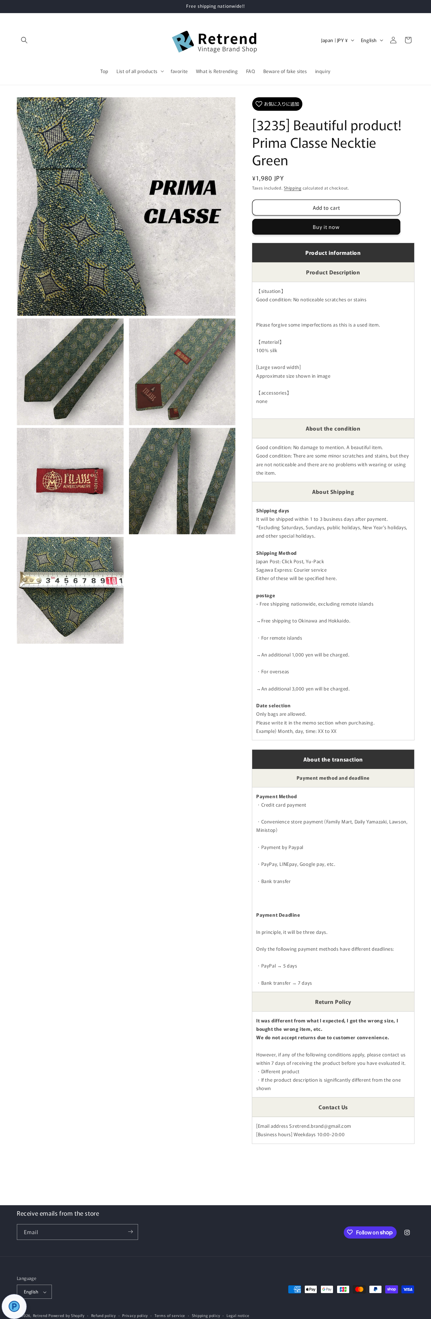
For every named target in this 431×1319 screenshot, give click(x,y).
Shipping (292, 188)
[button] (24, 40)
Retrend (40, 1315)
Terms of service (170, 1315)
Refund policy (103, 1315)
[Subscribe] (130, 1232)
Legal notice (238, 1315)
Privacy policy (135, 1315)
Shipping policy (206, 1315)
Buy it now (326, 227)
